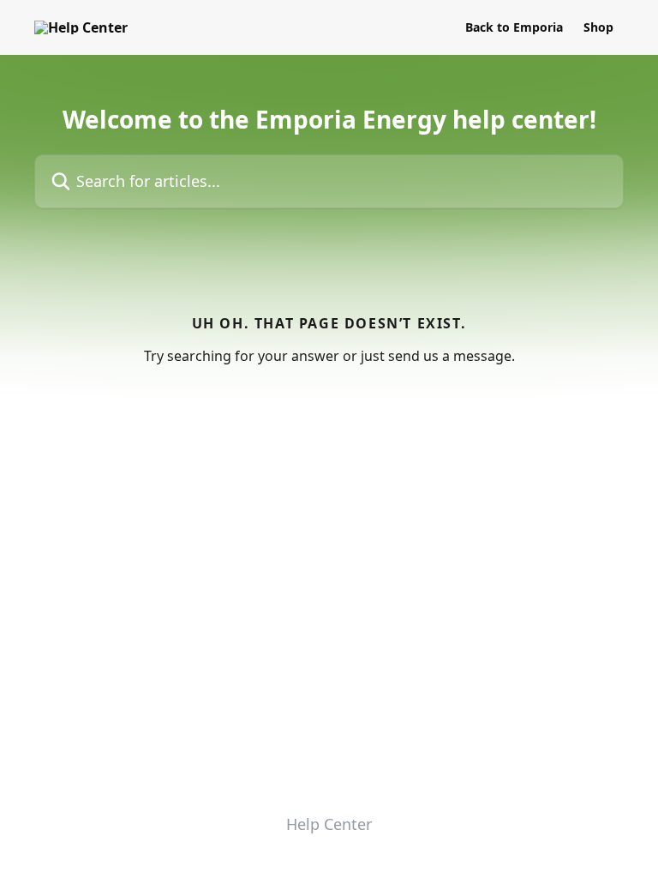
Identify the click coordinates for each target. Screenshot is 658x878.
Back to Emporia (514, 27)
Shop (598, 27)
